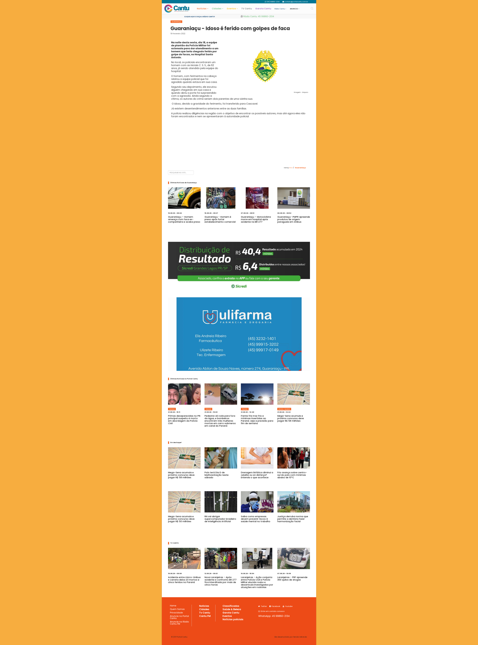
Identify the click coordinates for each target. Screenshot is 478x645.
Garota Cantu (263, 8)
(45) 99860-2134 (273, 2)
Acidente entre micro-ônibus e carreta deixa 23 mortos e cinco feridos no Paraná (184, 580)
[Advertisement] (239, 147)
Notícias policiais (233, 619)
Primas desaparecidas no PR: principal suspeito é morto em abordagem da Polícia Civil (184, 419)
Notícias (201, 8)
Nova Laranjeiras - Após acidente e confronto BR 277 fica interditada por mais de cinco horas (221, 581)
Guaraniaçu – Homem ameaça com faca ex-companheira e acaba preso (184, 219)
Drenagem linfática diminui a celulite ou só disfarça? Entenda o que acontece (257, 475)
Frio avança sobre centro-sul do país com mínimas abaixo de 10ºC (292, 475)
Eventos (231, 8)
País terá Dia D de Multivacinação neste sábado (217, 475)
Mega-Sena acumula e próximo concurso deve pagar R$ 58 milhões (290, 418)
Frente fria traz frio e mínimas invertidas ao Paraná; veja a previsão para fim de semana (257, 419)
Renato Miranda (300, 637)
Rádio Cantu (280, 9)
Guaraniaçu (176, 22)
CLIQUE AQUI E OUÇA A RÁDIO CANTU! (199, 17)
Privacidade (176, 613)
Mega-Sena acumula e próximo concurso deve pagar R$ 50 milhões (181, 519)
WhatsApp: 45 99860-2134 (274, 616)
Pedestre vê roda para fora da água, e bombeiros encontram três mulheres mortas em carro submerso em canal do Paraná (220, 420)
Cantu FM (205, 616)
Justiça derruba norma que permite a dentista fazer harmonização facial (292, 519)
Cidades (216, 8)
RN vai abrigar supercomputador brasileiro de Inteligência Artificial (220, 519)
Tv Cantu (204, 612)
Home (173, 606)
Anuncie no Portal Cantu (179, 617)
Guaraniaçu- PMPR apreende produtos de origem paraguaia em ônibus (293, 219)
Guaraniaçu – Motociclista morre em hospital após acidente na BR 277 (256, 219)
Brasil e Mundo (284, 409)
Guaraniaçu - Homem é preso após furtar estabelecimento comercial (220, 219)
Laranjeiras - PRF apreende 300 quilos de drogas (292, 578)
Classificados (231, 606)
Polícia (291, 167)
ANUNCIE (294, 9)
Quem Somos (177, 609)
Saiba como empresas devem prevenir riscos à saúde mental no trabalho (255, 519)
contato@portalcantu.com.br (296, 2)
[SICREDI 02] (239, 266)
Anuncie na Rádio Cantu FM (179, 623)
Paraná (172, 409)
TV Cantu (246, 8)
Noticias (204, 606)
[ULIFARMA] (239, 334)
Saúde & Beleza (232, 609)
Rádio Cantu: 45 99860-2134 (258, 16)
